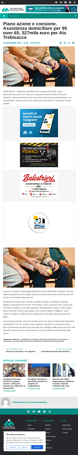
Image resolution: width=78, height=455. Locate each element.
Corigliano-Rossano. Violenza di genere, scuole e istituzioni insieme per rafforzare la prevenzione (14, 383)
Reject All (25, 447)
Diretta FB (48, 448)
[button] (2, 2)
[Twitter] (61, 2)
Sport (47, 444)
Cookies (65, 432)
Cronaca (48, 429)
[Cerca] (75, 16)
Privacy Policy (67, 429)
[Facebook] (56, 2)
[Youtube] (65, 2)
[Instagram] (74, 2)
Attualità (35, 43)
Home (29, 425)
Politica (47, 432)
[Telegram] (70, 2)
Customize (12, 447)
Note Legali (66, 425)
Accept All (37, 447)
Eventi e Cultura (50, 436)
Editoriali (48, 440)
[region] (25, 441)
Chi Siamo (31, 429)
